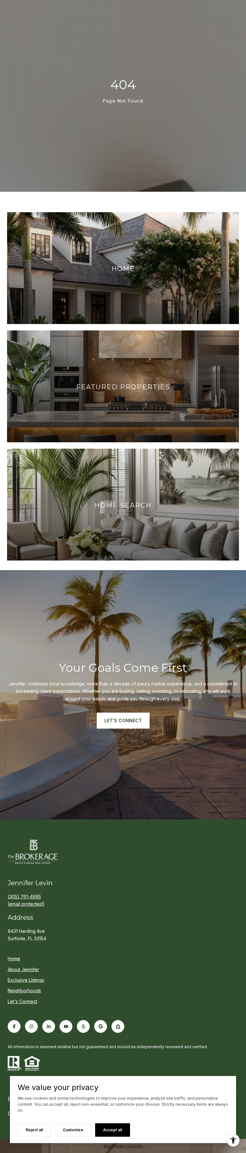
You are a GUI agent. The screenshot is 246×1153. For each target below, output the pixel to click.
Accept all (112, 1129)
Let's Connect (22, 1001)
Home (14, 958)
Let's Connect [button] (123, 720)
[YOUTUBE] (66, 1026)
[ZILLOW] (117, 1026)
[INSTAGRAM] (31, 1026)
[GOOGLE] (100, 1026)
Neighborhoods (24, 990)
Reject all (34, 1129)
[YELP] (83, 1026)
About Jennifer (23, 969)
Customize (73, 1129)
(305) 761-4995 (24, 896)
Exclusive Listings (26, 980)
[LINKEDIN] (48, 1026)
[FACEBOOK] (14, 1026)
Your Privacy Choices (123, 1145)
